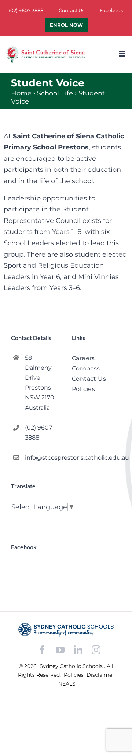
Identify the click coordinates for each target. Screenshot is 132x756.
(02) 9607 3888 (38, 432)
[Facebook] (42, 650)
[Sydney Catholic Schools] (66, 630)
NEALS (67, 683)
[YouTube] (60, 650)
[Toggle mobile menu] (122, 54)
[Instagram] (96, 649)
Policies (74, 675)
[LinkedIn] (78, 650)
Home (21, 93)
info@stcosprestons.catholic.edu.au (42, 457)
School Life (55, 93)
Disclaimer (100, 675)
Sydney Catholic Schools (72, 666)
